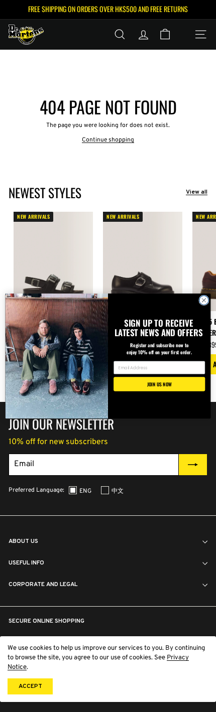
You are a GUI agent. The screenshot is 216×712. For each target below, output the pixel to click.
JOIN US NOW (159, 383)
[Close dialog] (204, 300)
